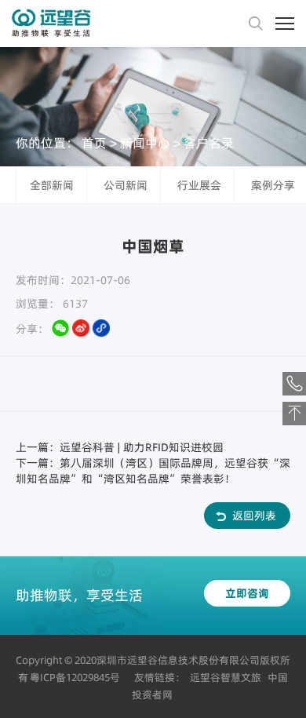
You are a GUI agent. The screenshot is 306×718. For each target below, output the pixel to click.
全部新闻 (52, 185)
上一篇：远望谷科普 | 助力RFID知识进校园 (120, 447)
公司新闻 (126, 185)
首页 (94, 142)
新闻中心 (145, 142)
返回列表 (254, 515)
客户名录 (209, 142)
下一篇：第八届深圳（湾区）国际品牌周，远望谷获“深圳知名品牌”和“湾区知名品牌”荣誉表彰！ (153, 471)
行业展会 (199, 185)
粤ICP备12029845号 (75, 677)
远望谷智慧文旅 (225, 677)
